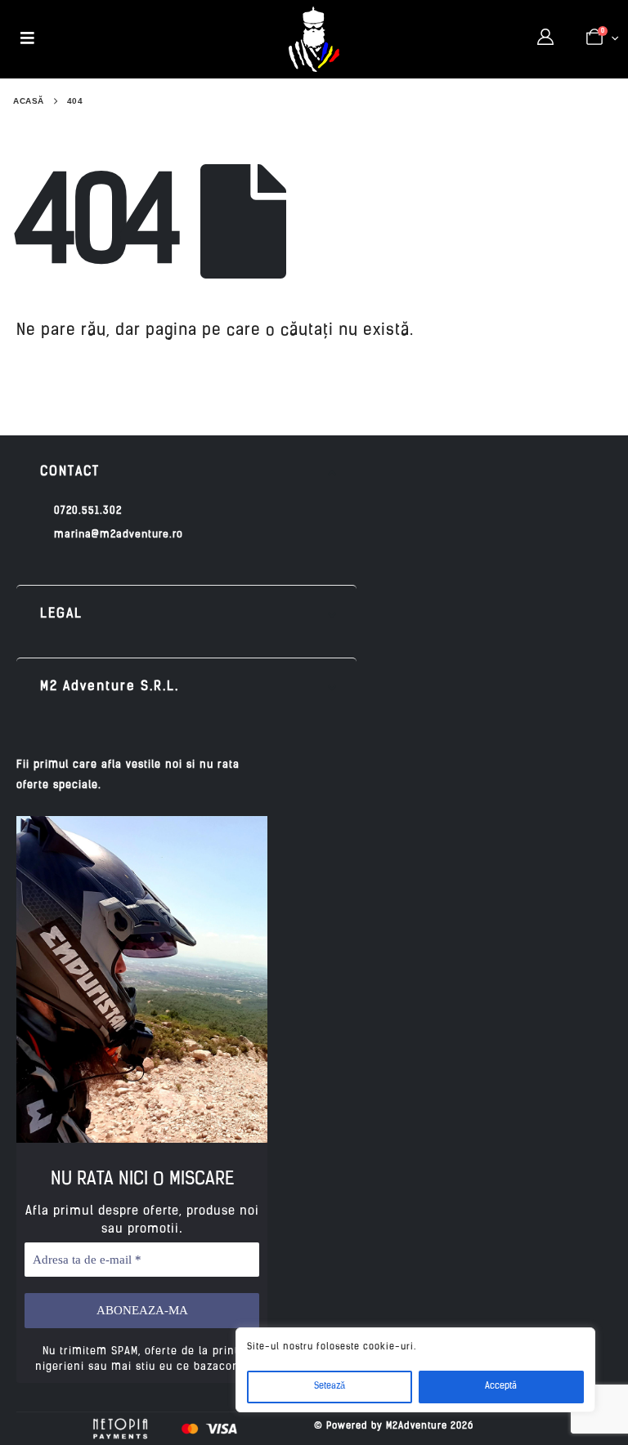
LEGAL (61, 614)
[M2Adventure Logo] (314, 39)
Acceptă (501, 1386)
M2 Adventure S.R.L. (109, 687)
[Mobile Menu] (27, 39)
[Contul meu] (545, 38)
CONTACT (70, 472)
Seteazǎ (329, 1386)
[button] (186, 473)
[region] (415, 1369)
